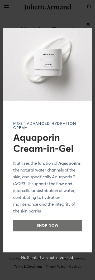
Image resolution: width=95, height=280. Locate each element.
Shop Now (47, 225)
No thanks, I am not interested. (47, 257)
